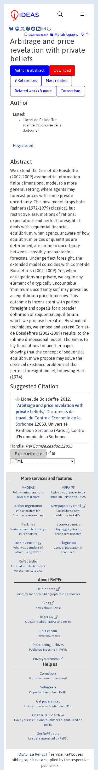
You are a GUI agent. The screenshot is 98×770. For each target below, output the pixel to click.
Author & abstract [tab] (30, 70)
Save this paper (38, 34)
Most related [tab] (56, 80)
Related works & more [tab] (33, 91)
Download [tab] (62, 70)
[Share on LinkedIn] (38, 28)
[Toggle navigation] (60, 15)
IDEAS (22, 754)
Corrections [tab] (70, 91)
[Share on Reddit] (33, 28)
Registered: (23, 145)
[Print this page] (49, 28)
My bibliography (66, 34)
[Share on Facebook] (28, 28)
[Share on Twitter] (23, 28)
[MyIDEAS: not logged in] (84, 34)
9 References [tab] (26, 80)
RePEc (40, 754)
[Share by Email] (44, 28)
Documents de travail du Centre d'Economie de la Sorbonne (48, 417)
